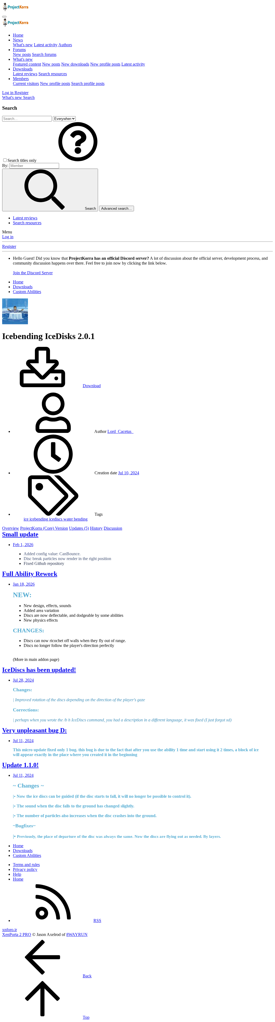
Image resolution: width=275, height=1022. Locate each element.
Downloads (22, 69)
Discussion (113, 528)
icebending (39, 519)
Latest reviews (25, 74)
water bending (75, 519)
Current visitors (26, 83)
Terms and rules (26, 864)
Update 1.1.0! (20, 764)
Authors (65, 44)
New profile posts (105, 64)
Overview (10, 528)
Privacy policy (25, 869)
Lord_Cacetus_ (120, 431)
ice (27, 519)
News (18, 40)
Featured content (27, 64)
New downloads (75, 64)
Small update (20, 534)
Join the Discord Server (33, 272)
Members (21, 78)
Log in (7, 236)
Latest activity (45, 44)
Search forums (44, 54)
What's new (23, 44)
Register (9, 246)
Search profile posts (87, 83)
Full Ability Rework (29, 573)
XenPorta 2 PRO (16, 934)
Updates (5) (79, 528)
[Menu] (4, 16)
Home (18, 35)
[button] (78, 160)
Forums (19, 49)
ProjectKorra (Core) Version (44, 528)
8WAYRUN (77, 934)
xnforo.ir (9, 929)
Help (17, 874)
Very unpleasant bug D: (34, 730)
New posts (22, 54)
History (96, 528)
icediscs (56, 519)
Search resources (52, 74)
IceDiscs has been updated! (39, 669)
